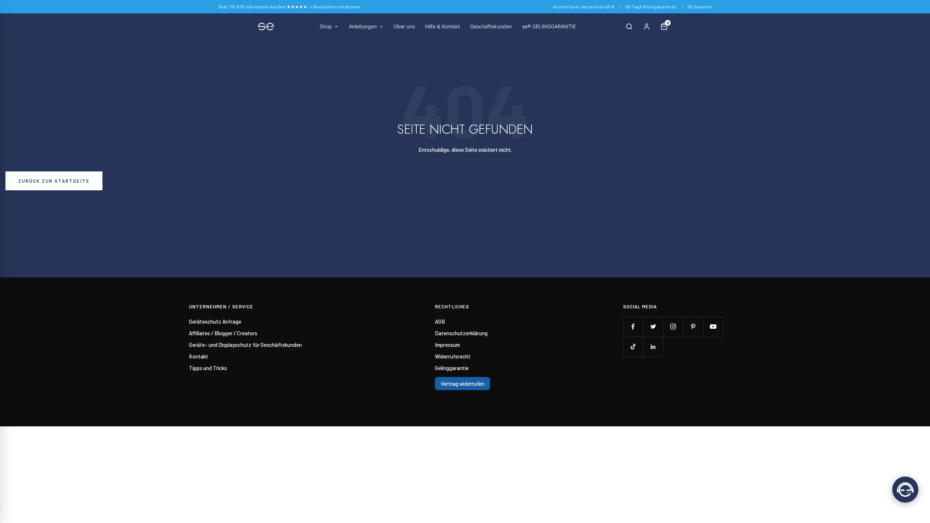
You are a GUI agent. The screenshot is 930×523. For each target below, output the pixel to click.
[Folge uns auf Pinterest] (693, 327)
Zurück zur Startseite (54, 181)
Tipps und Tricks (208, 368)
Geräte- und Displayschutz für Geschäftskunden (245, 344)
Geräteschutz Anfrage (215, 321)
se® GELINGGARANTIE (549, 26)
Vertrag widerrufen (462, 383)
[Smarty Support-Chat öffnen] (905, 490)
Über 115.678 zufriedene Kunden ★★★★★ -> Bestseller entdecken (289, 6)
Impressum (447, 344)
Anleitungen (363, 26)
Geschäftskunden (491, 26)
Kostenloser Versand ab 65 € (584, 6)
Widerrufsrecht (452, 356)
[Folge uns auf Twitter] (653, 327)
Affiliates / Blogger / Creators (223, 333)
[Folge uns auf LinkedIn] (653, 347)
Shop (326, 26)
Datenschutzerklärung (461, 333)
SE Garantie (699, 6)
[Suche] (629, 27)
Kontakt (198, 356)
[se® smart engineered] (266, 27)
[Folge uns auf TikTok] (633, 347)
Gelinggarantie (452, 368)
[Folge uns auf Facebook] (633, 327)
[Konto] (647, 27)
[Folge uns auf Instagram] (673, 327)
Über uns (404, 26)
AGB (440, 321)
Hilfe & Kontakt (442, 26)
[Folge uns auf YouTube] (713, 327)
